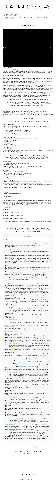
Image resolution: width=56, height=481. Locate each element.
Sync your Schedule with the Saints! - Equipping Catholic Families (17, 330)
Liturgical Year (32, 17)
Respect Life (42, 17)
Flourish (13, 14)
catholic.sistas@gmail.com (31, 435)
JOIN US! (16, 15)
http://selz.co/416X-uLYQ (32, 399)
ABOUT (5, 14)
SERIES (12, 18)
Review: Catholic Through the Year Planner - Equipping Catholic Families (19, 325)
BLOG (8, 14)
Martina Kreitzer (13, 248)
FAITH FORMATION (21, 17)
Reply (13, 246)
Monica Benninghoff (10, 424)
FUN (4, 15)
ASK (6, 15)
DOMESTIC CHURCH (9, 17)
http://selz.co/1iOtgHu (35, 374)
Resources (6, 18)
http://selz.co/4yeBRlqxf (21, 346)
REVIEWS (10, 15)
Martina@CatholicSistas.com (33, 277)
